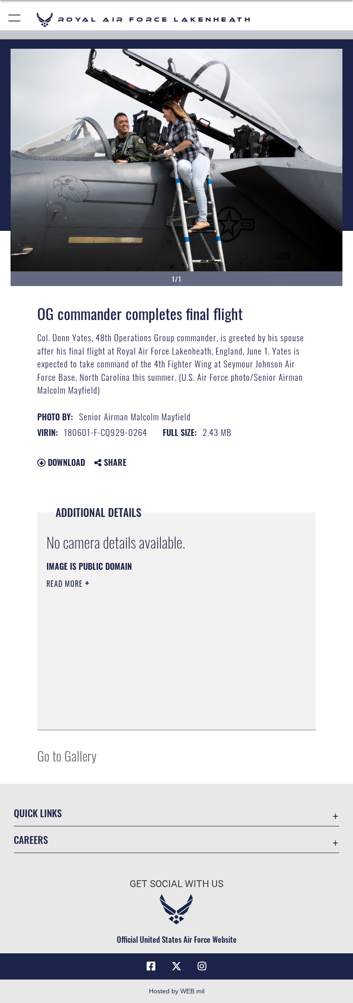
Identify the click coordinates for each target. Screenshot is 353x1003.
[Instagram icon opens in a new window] (202, 966)
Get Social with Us (176, 883)
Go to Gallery (67, 755)
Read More (65, 583)
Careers (31, 839)
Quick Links (38, 813)
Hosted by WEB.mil (177, 991)
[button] (15, 19)
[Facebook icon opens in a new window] (151, 966)
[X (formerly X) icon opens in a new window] (176, 966)
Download (65, 462)
